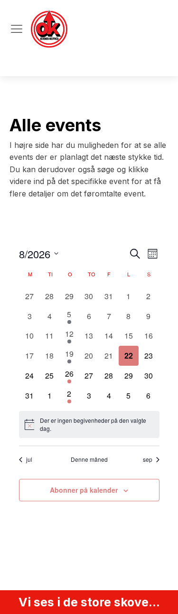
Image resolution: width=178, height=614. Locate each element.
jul (29, 459)
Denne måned (89, 459)
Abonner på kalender (84, 490)
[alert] (89, 424)
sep (147, 459)
